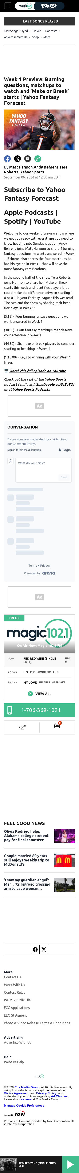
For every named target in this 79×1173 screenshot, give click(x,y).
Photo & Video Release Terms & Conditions (37, 1023)
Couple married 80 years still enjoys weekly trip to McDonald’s (26, 860)
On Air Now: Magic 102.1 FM (39, 646)
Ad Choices (59, 1096)
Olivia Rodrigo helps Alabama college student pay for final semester (26, 835)
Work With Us (14, 985)
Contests (51, 31)
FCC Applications (17, 1008)
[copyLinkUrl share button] (37, 158)
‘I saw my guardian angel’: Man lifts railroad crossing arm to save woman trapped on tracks (27, 884)
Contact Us (12, 977)
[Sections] (7, 6)
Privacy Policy (46, 1093)
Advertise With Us (15, 37)
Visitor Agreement (16, 1093)
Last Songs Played (16, 31)
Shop (35, 37)
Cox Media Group (27, 1087)
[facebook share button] (7, 158)
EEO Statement (15, 1015)
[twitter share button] (17, 158)
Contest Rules (14, 992)
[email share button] (27, 158)
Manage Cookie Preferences (24, 1105)
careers (26, 1099)
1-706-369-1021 (41, 710)
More (46, 37)
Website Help (14, 1062)
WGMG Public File (17, 1000)
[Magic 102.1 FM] (39, 6)
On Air (36, 31)
